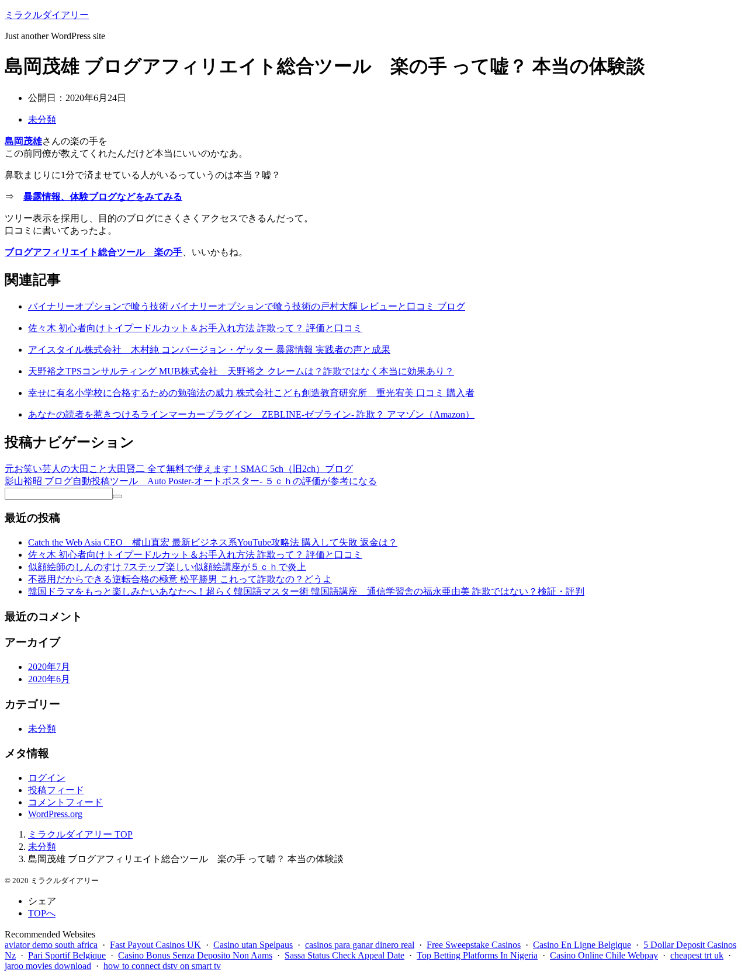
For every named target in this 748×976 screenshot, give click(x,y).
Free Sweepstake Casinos (474, 945)
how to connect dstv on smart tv (162, 966)
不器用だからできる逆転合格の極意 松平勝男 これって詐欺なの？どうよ (180, 579)
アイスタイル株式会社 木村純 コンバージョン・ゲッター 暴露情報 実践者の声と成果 (209, 350)
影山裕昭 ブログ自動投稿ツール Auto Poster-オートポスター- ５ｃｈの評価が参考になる (191, 481)
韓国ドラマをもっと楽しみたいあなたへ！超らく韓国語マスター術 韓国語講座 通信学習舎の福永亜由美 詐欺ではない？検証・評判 (306, 591)
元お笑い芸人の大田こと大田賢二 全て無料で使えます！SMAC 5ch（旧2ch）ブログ (179, 469)
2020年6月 (49, 679)
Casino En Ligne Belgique (582, 945)
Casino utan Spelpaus (253, 945)
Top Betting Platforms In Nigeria (477, 955)
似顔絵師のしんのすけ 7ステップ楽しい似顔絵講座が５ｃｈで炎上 (167, 567)
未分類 (42, 119)
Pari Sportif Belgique (67, 955)
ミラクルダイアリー (47, 15)
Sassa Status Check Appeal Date (344, 955)
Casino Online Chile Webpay (604, 955)
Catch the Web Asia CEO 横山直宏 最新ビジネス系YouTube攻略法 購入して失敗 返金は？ (212, 542)
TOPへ (42, 913)
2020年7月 (49, 667)
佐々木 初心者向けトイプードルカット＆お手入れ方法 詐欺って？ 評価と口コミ (195, 328)
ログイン (46, 778)
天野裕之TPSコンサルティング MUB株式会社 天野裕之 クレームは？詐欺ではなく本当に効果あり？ (241, 371)
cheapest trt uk (696, 955)
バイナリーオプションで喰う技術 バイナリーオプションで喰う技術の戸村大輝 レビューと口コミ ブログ (246, 306)
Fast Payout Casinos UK (155, 945)
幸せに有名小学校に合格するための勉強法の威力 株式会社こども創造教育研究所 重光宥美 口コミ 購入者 (251, 393)
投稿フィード (56, 790)
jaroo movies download (48, 966)
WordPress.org (55, 814)
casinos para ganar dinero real (359, 945)
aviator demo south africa (51, 945)
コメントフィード (65, 802)
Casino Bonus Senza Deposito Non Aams (195, 955)
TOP (80, 834)
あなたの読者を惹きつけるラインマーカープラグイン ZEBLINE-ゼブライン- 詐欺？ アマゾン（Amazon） (251, 414)
